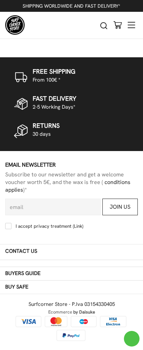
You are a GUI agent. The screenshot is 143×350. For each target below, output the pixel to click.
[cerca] (103, 25)
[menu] (131, 24)
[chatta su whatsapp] (132, 339)
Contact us (21, 251)
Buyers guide (23, 273)
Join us (120, 206)
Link (78, 226)
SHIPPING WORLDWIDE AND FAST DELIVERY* (71, 6)
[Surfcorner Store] (15, 25)
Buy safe (16, 286)
